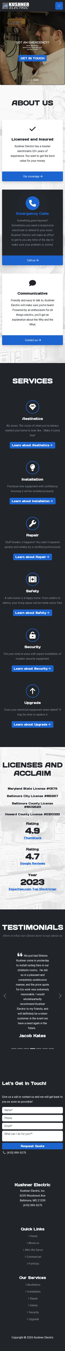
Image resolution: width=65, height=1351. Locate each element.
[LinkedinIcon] (31, 1214)
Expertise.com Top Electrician (32, 889)
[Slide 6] (45, 1049)
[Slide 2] (35, 80)
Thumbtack (32, 838)
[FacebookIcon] (23, 1214)
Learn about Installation (31, 501)
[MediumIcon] (48, 1214)
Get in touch (32, 58)
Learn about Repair (30, 557)
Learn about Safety (30, 612)
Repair (34, 1298)
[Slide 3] (26, 1049)
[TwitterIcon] (15, 1214)
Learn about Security (30, 668)
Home (33, 1236)
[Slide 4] (32, 1049)
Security (34, 1312)
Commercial (34, 1256)
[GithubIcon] (40, 1214)
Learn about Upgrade (30, 724)
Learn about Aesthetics (30, 445)
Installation (34, 1291)
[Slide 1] (29, 80)
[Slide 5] (38, 1049)
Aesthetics (33, 1284)
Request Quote (32, 1146)
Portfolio (33, 1263)
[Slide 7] (51, 1049)
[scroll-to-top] (58, 1345)
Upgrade (34, 1319)
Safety (34, 1305)
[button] (5, 42)
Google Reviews (32, 863)
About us (33, 1243)
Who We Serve (34, 1250)
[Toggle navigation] (59, 6)
